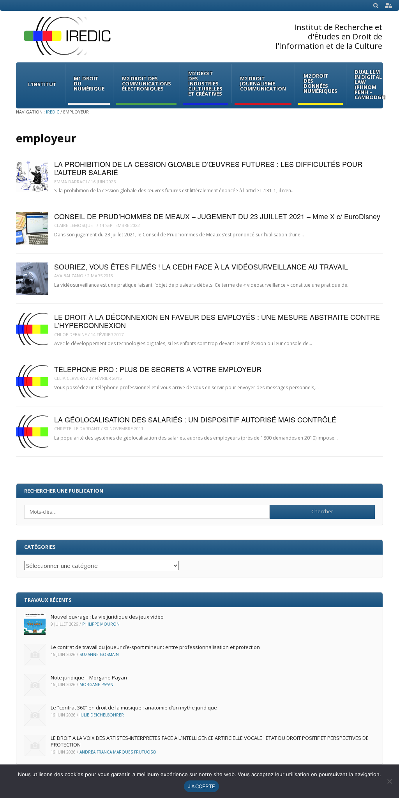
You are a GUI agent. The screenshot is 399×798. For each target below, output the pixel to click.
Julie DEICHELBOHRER (101, 715)
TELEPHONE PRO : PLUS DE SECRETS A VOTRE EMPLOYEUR (157, 369)
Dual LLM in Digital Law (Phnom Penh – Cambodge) (370, 84)
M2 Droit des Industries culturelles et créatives (205, 83)
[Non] (389, 781)
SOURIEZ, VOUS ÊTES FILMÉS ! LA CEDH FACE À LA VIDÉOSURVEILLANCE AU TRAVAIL (201, 266)
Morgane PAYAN (96, 684)
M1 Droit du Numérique (89, 83)
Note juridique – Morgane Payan (89, 677)
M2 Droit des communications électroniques (146, 83)
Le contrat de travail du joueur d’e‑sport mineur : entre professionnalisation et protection (155, 647)
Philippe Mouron (101, 624)
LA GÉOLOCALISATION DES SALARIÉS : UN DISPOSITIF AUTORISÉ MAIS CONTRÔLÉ (195, 419)
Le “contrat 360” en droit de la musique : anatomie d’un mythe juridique (134, 707)
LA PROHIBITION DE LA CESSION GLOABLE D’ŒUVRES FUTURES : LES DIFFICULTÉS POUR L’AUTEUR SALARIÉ (208, 168)
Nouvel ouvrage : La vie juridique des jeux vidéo (107, 616)
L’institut (42, 84)
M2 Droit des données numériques (320, 83)
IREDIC (52, 112)
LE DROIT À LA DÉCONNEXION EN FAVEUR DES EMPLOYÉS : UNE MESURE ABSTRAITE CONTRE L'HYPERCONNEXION (217, 321)
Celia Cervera (69, 378)
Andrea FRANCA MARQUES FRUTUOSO (117, 752)
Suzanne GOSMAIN (99, 654)
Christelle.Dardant (77, 428)
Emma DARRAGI (70, 181)
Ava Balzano (68, 275)
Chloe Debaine (70, 334)
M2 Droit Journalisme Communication (263, 83)
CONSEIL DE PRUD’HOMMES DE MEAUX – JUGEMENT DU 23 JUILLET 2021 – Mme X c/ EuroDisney (217, 216)
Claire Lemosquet (74, 225)
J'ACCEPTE (201, 786)
